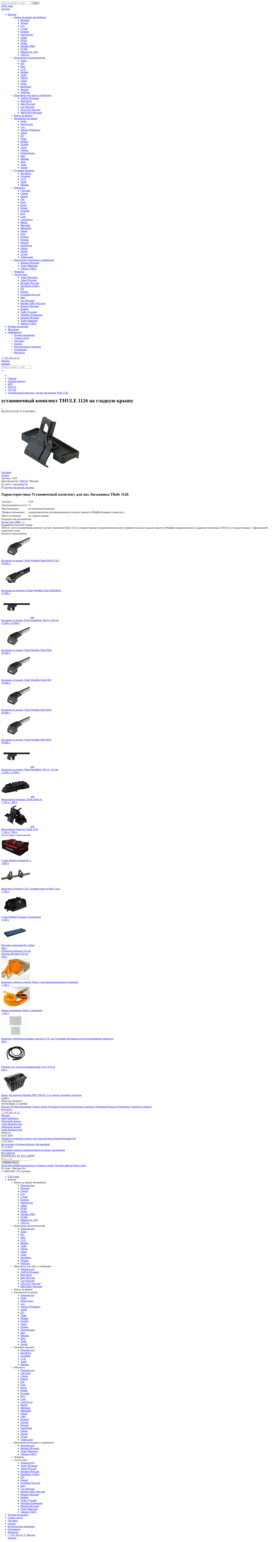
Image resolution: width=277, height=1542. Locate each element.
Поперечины (28, 153)
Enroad (24, 23)
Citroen (24, 193)
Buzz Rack (26, 101)
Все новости (8, 1153)
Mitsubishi (26, 228)
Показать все (28, 1185)
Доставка (19, 341)
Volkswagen (27, 257)
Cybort (24, 28)
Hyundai (25, 211)
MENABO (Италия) (31, 112)
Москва (5, 360)
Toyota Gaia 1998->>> (13, 522)
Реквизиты (124, 1106)
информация (14, 332)
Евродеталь (27, 34)
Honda (24, 208)
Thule (23, 83)
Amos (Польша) (29, 277)
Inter (23, 66)
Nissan (24, 231)
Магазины (13, 329)
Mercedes (25, 225)
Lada (23, 216)
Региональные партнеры (27, 346)
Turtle (23, 75)
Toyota (24, 254)
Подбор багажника (18, 326)
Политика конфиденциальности (18, 1165)
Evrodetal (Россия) (30, 294)
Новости (113, 1106)
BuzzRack (26, 86)
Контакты (19, 352)
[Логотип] (7, 6)
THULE (25, 54)
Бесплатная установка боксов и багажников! (25, 1144)
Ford (23, 202)
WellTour (25, 92)
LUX (23, 69)
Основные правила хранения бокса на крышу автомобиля (33, 1150)
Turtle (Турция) (29, 312)
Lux (23, 26)
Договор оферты (64, 1165)
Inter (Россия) (28, 104)
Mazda (24, 222)
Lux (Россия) (27, 106)
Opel (23, 234)
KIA (23, 213)
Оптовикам (20, 349)
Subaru (24, 248)
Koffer (24, 43)
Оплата (18, 343)
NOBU (24, 49)
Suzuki (24, 167)
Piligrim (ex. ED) (29, 52)
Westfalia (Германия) (31, 315)
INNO (24, 40)
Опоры (24, 150)
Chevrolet (25, 190)
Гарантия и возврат (141, 1106)
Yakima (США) (29, 268)
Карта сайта (79, 1165)
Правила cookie (45, 1165)
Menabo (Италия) (30, 263)
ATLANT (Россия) (31, 109)
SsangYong (26, 245)
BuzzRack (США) (30, 286)
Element (25, 31)
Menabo (25, 158)
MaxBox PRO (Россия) (33, 303)
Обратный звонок (11, 1121)
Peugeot (25, 237)
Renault (24, 242)
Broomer (25, 20)
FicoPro (25, 144)
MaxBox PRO (28, 46)
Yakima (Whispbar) (30, 130)
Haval (24, 205)
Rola (23, 161)
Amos (24, 60)
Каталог (6, 1106)
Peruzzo (25, 89)
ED (22, 135)
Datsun (24, 196)
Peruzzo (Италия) (30, 306)
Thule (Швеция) (29, 265)
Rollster (24, 72)
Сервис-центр (21, 338)
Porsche (25, 239)
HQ (22, 63)
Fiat (22, 199)
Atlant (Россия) (29, 280)
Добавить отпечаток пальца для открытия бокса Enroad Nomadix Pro (38, 1138)
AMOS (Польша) (30, 98)
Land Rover (27, 219)
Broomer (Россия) (30, 283)
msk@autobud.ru (10, 1118)
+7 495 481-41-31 (10, 358)
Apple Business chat (11, 1124)
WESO (24, 78)
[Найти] (2, 370)
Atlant (24, 37)
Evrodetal (25, 176)
